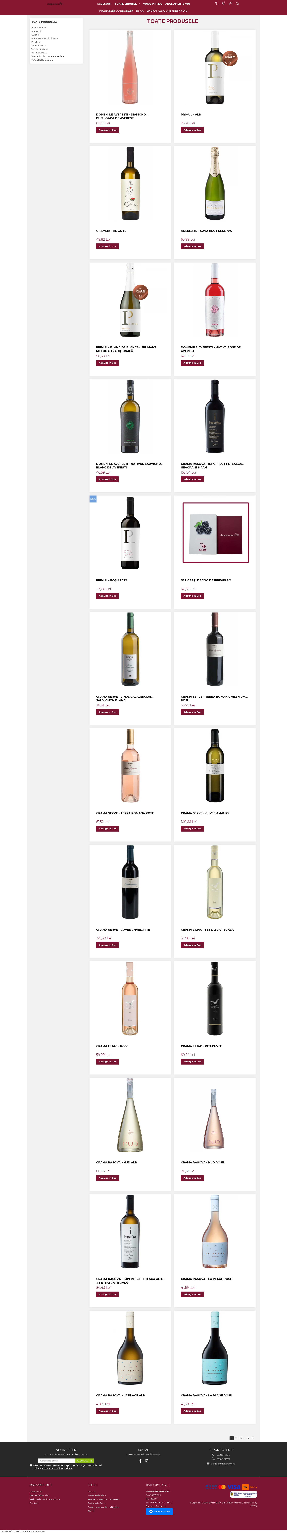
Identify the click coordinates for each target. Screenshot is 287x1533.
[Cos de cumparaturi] (231, 3)
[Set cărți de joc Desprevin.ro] (215, 533)
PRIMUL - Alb (191, 114)
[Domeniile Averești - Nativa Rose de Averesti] (215, 300)
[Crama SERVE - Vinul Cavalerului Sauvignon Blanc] (130, 649)
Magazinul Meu (40, 1485)
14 (247, 1438)
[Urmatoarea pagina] (252, 1438)
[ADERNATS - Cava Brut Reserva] (215, 183)
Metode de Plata (97, 1495)
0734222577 (223, 1459)
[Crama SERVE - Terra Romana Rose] (130, 765)
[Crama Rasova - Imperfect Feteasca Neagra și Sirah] (215, 416)
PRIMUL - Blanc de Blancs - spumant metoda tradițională (126, 349)
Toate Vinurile (38, 45)
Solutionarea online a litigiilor (103, 1507)
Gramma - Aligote (111, 230)
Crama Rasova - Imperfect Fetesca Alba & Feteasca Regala (130, 1280)
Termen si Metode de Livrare (103, 1499)
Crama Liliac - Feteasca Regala (207, 929)
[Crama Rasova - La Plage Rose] (215, 1231)
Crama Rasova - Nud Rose (202, 1162)
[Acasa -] (59, 3)
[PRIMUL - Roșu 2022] (130, 533)
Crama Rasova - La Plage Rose (206, 1279)
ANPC (91, 1511)
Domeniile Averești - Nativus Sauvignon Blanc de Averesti (129, 465)
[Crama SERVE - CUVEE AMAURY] (215, 765)
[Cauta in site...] (237, 3)
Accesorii (36, 31)
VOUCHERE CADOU (42, 59)
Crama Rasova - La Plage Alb (120, 1395)
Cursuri (35, 34)
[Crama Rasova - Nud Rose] (215, 1115)
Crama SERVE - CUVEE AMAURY (205, 813)
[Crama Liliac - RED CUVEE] (215, 998)
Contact (34, 1503)
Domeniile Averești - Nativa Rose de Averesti (211, 349)
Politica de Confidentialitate (57, 1468)
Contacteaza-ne (162, 1511)
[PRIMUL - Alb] (215, 67)
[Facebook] (140, 1461)
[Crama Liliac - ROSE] (130, 998)
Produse (36, 42)
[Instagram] (147, 1461)
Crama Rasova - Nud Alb (116, 1162)
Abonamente (38, 27)
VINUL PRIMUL (39, 52)
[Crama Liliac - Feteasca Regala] (215, 882)
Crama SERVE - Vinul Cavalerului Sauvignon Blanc (123, 698)
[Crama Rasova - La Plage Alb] (130, 1348)
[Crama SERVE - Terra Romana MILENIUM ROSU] (215, 649)
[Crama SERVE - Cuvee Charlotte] (130, 882)
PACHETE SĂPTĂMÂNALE (44, 38)
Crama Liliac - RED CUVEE (201, 1046)
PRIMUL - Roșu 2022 (111, 580)
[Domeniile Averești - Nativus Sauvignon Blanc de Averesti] (130, 416)
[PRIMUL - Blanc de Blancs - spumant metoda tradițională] (130, 300)
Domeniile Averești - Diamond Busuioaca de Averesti (121, 116)
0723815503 (223, 1454)
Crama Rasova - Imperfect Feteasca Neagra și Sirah (211, 465)
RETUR (91, 1491)
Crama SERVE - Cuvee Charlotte (123, 929)
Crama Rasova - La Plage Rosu (206, 1395)
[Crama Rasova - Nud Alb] (130, 1115)
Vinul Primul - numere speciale (47, 56)
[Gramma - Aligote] (130, 183)
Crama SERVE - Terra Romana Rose (125, 813)
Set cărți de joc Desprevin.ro (206, 580)
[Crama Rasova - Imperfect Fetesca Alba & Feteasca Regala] (130, 1231)
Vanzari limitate (39, 49)
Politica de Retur (97, 1503)
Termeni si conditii (39, 1495)
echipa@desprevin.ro (223, 1463)
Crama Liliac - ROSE (112, 1046)
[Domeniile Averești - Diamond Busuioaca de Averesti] (130, 67)
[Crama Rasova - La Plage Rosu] (215, 1348)
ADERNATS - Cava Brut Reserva (206, 230)
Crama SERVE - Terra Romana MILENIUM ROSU (213, 698)
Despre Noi (36, 1491)
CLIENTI (93, 1485)
